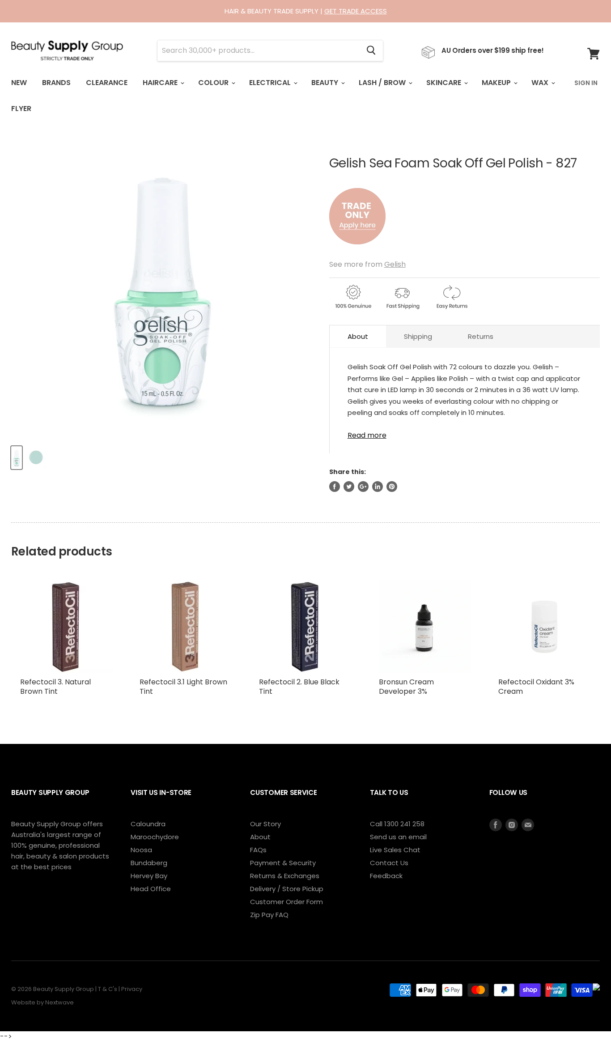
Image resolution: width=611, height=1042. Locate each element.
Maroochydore (155, 836)
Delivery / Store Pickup (286, 888)
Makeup (497, 82)
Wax (540, 82)
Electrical (271, 82)
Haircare (161, 82)
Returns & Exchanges (284, 875)
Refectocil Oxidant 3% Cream (536, 686)
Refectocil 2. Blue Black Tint (299, 686)
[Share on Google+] (363, 486)
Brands (56, 82)
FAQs (258, 849)
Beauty (325, 82)
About (358, 336)
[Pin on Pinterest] (391, 486)
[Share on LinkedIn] (377, 486)
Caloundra (148, 823)
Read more (367, 435)
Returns (480, 336)
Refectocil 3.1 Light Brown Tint (183, 686)
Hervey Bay (149, 875)
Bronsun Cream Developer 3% (406, 686)
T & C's (107, 989)
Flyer (21, 108)
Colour (214, 82)
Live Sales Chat (395, 849)
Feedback (386, 875)
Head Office (151, 888)
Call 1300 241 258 (397, 823)
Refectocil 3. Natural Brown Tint (55, 686)
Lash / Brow (383, 82)
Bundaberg (149, 862)
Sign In (586, 82)
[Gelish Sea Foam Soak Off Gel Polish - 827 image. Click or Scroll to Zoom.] (162, 286)
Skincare (444, 82)
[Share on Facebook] (334, 486)
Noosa (141, 849)
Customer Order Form (286, 901)
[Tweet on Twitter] (349, 486)
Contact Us (389, 862)
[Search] (371, 50)
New (19, 82)
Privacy (131, 989)
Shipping (418, 336)
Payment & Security (283, 862)
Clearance (106, 82)
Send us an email (398, 836)
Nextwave (59, 1002)
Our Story (265, 823)
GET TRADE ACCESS (355, 11)
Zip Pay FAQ (269, 914)
